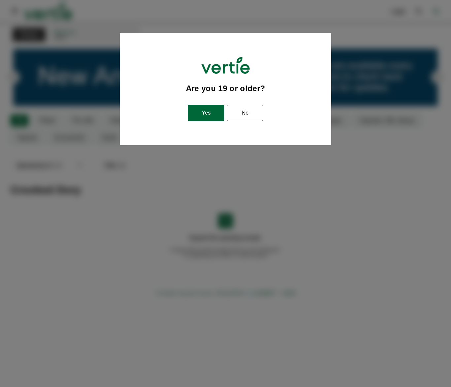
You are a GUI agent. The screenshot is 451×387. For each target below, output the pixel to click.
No (245, 113)
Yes (206, 113)
